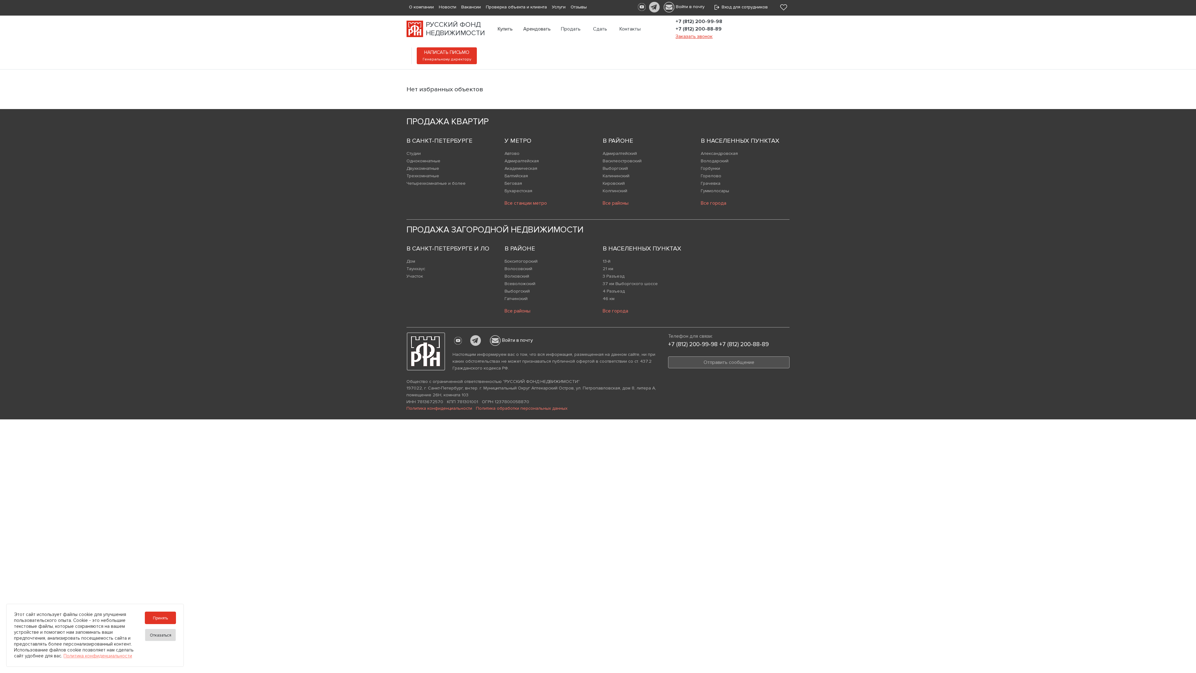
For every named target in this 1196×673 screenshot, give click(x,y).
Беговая (513, 183)
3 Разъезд (613, 276)
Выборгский (615, 168)
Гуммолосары (715, 190)
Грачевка (710, 183)
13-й (606, 261)
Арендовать (537, 29)
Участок (414, 276)
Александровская (719, 153)
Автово (512, 153)
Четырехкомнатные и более (436, 183)
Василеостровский (622, 161)
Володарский (715, 161)
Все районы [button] (616, 203)
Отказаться (160, 635)
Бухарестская (518, 190)
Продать (571, 29)
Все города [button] (713, 203)
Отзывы (579, 7)
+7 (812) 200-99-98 (699, 21)
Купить (505, 29)
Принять (160, 618)
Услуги (559, 7)
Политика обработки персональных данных (521, 408)
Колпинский (615, 190)
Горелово (711, 176)
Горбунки (710, 168)
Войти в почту (690, 6)
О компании (421, 7)
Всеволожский (520, 283)
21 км (608, 268)
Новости (447, 7)
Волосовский (518, 268)
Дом (410, 261)
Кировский (614, 183)
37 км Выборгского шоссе (630, 283)
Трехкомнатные (422, 176)
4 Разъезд (614, 291)
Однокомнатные (423, 161)
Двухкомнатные (422, 168)
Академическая (521, 168)
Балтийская (516, 176)
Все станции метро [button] (526, 203)
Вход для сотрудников (743, 7)
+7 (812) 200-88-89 (699, 29)
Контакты (630, 29)
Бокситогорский (521, 261)
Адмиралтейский (620, 153)
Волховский (517, 276)
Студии (413, 153)
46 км (609, 298)
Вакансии (471, 7)
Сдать (600, 29)
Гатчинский (516, 298)
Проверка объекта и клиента (516, 7)
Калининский (616, 176)
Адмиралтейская (522, 161)
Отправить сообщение (729, 362)
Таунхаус (415, 268)
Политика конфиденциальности (439, 408)
